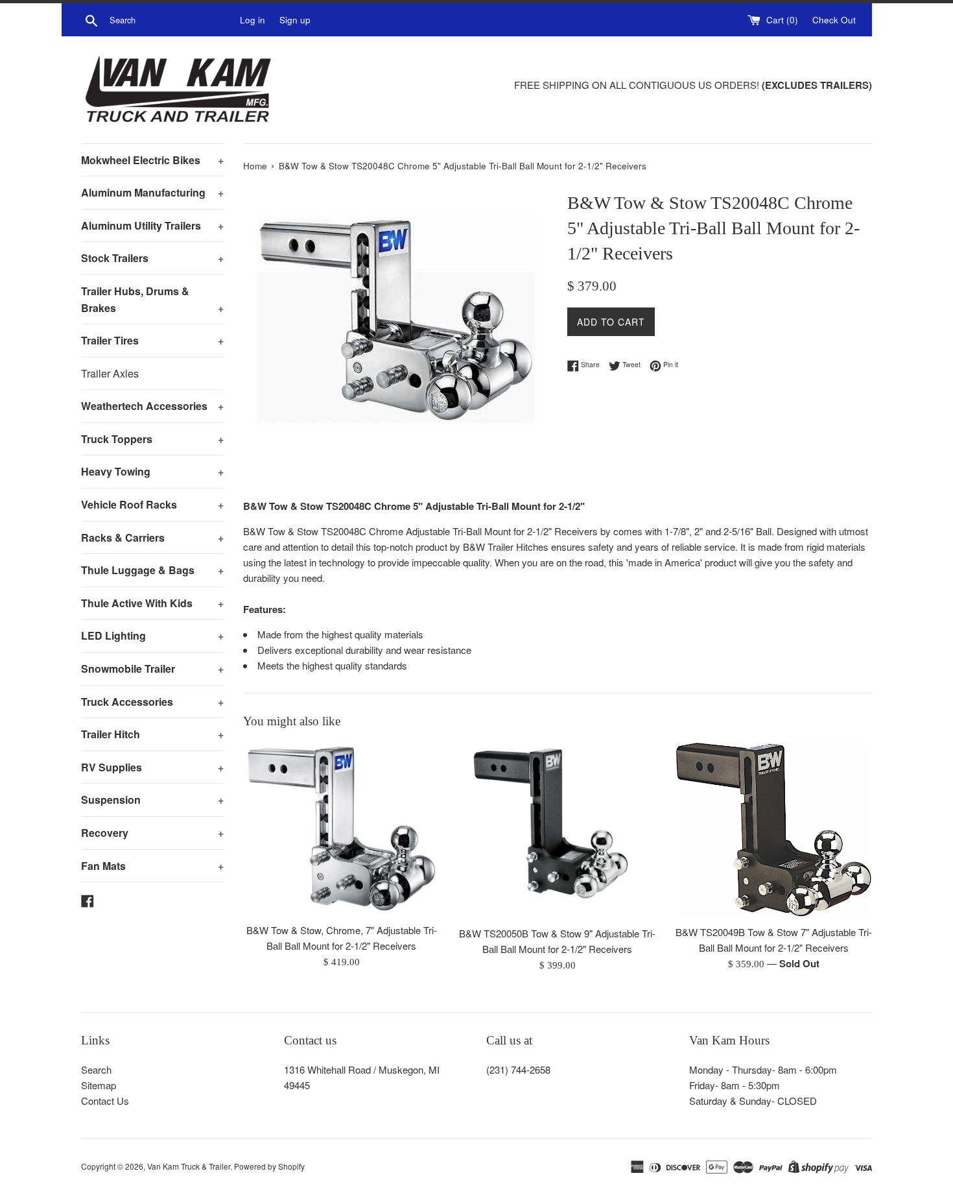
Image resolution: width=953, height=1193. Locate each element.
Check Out (834, 20)
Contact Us (105, 1100)
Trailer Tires (152, 340)
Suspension (152, 799)
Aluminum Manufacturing (152, 192)
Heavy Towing (152, 471)
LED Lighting (152, 635)
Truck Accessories (152, 701)
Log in (252, 20)
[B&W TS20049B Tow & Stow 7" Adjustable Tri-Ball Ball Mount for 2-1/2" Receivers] (774, 830)
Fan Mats (152, 865)
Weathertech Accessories (152, 405)
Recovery (152, 832)
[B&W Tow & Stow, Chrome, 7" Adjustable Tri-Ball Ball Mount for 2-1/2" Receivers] (341, 829)
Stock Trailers (152, 257)
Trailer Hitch (152, 734)
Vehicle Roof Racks (152, 504)
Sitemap (98, 1085)
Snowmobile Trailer (152, 668)
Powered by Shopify (269, 1166)
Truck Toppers (152, 438)
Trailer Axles (110, 373)
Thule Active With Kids (152, 603)
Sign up (295, 20)
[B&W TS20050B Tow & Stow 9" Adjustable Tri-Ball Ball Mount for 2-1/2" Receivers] (557, 830)
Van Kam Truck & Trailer (188, 1166)
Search (96, 1069)
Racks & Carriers (152, 537)
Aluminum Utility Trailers (152, 225)
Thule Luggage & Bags (152, 569)
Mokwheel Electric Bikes (152, 159)
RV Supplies (152, 767)
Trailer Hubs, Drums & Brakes (152, 299)
